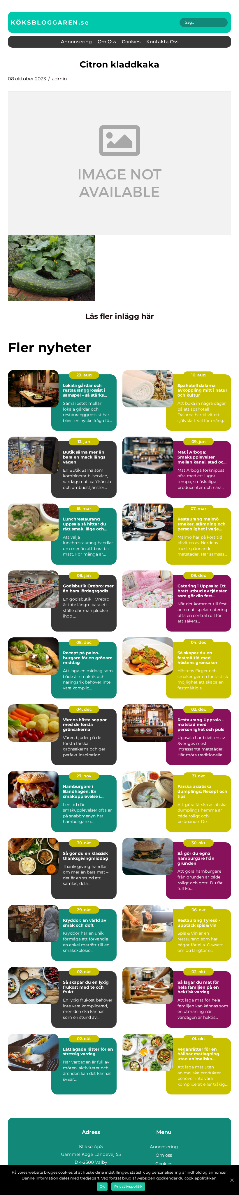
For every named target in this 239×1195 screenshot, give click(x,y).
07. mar (198, 508)
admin (59, 79)
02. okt (84, 971)
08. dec (84, 642)
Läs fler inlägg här (119, 316)
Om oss (107, 41)
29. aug (84, 375)
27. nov (84, 776)
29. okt (84, 909)
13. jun (84, 441)
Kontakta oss (162, 41)
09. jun (198, 441)
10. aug (198, 375)
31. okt (198, 776)
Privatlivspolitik (128, 1186)
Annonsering (76, 41)
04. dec (198, 642)
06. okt (198, 909)
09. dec (198, 575)
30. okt (84, 842)
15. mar (84, 508)
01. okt (198, 1038)
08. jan (84, 575)
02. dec (198, 709)
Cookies (131, 41)
